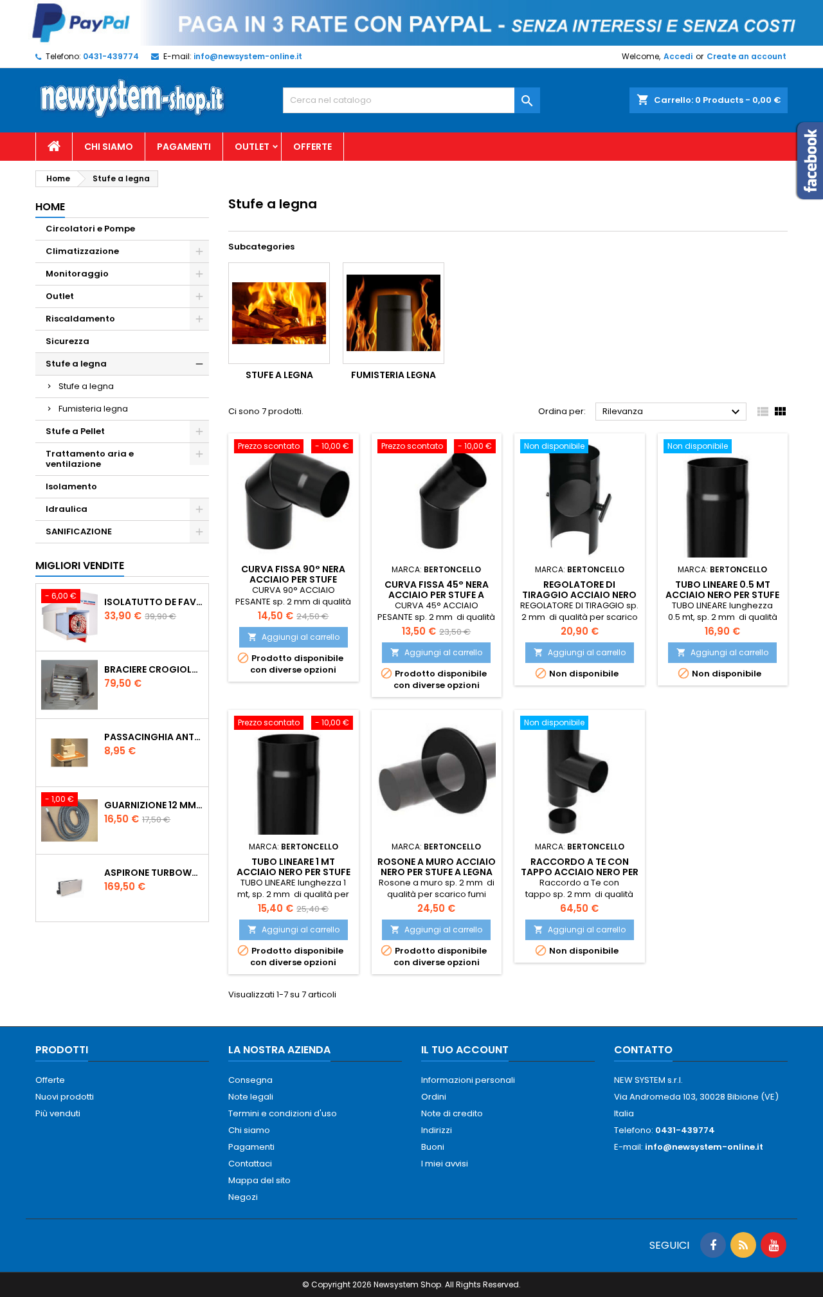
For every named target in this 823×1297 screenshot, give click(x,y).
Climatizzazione (82, 251)
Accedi (678, 56)
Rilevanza (672, 412)
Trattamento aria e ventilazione (90, 459)
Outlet (252, 146)
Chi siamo (108, 146)
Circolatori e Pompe (90, 228)
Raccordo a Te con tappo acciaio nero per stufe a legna (579, 872)
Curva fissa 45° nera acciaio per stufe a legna (436, 595)
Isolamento (71, 486)
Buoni (432, 1147)
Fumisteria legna (93, 409)
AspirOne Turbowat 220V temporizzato (153, 872)
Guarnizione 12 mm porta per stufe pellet (153, 805)
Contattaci (250, 1163)
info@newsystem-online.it (248, 56)
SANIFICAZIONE (79, 531)
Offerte (312, 146)
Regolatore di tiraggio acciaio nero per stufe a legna (579, 595)
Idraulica (66, 509)
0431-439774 (111, 56)
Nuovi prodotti (64, 1097)
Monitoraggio (77, 274)
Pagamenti (184, 146)
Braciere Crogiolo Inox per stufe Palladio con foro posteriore (153, 669)
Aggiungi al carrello (293, 636)
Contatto (643, 1049)
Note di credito (452, 1113)
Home (50, 206)
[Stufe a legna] (279, 313)
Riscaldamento (80, 319)
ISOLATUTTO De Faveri (153, 602)
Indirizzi (436, 1130)
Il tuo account (465, 1049)
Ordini (433, 1097)
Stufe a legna (76, 364)
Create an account (746, 56)
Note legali (250, 1097)
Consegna (250, 1080)
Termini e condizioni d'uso (282, 1113)
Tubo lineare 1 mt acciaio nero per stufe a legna (293, 872)
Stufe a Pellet (75, 431)
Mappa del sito (259, 1180)
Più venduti (57, 1113)
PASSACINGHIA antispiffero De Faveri (153, 737)
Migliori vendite (79, 565)
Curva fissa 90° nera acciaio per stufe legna (293, 579)
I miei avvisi (444, 1163)
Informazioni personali (468, 1080)
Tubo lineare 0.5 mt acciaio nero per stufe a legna (722, 595)
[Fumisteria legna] (393, 313)
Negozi (243, 1197)
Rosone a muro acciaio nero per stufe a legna (436, 866)
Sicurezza (67, 341)
